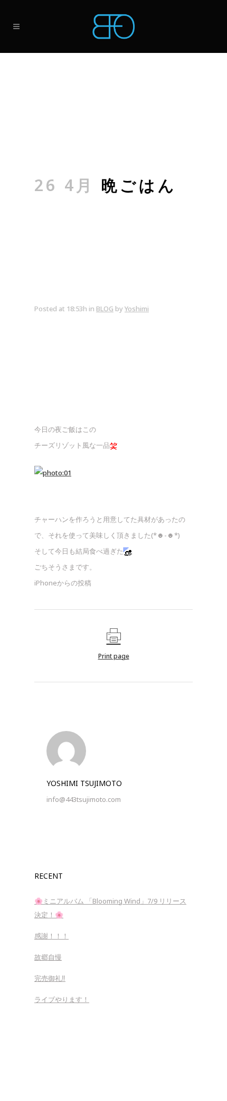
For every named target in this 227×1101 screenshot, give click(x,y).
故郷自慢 (48, 957)
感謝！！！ (51, 936)
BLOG (105, 308)
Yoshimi (137, 308)
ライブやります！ (61, 999)
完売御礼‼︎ (49, 978)
